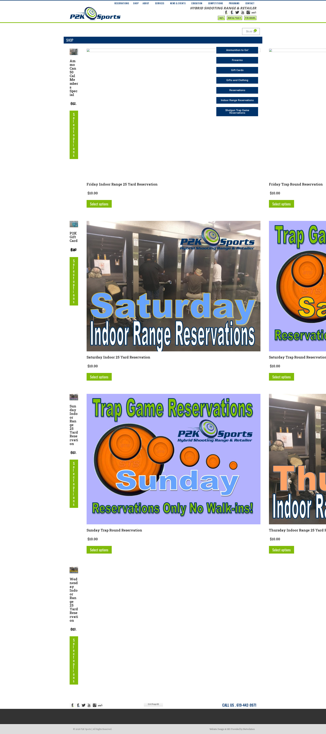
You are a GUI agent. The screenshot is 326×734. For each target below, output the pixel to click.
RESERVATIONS (121, 3)
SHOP (136, 3)
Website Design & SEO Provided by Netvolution (232, 729)
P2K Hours (250, 18)
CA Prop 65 (153, 704)
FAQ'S (221, 18)
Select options (74, 135)
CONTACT (250, 3)
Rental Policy (234, 18)
